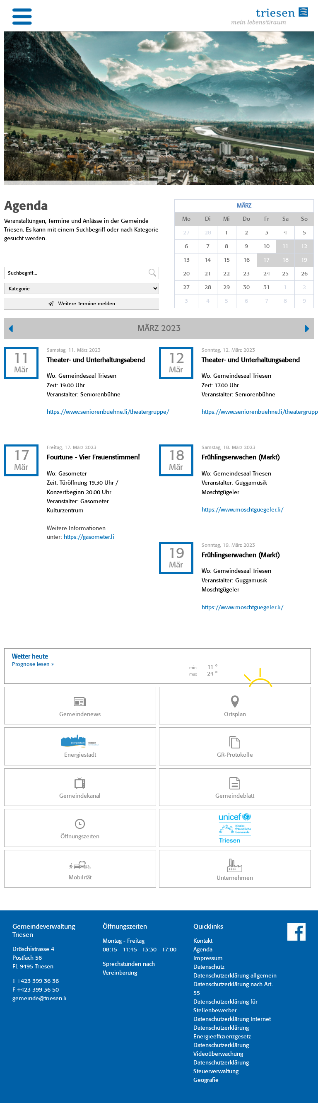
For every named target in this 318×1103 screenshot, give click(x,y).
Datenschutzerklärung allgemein (235, 976)
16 (246, 260)
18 (285, 260)
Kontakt (202, 941)
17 (266, 260)
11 (285, 246)
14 (208, 260)
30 (246, 287)
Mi (226, 219)
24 (266, 274)
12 (304, 246)
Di (208, 219)
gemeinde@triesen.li (39, 999)
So (304, 219)
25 (285, 274)
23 (246, 274)
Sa (285, 219)
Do (246, 219)
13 (186, 260)
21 (208, 274)
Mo (186, 219)
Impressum (208, 958)
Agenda (202, 950)
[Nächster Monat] (307, 329)
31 (266, 287)
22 (226, 274)
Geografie (206, 1080)
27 (186, 233)
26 (304, 274)
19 (304, 260)
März (244, 206)
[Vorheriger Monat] (10, 329)
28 (208, 233)
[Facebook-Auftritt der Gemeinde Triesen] (296, 939)
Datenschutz (208, 967)
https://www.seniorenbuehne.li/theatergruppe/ (108, 412)
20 (186, 274)
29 (226, 287)
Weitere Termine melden (84, 304)
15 (227, 260)
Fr (266, 219)
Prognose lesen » (33, 664)
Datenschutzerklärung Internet (232, 1019)
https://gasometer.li (89, 537)
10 (266, 246)
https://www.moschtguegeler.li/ (242, 510)
